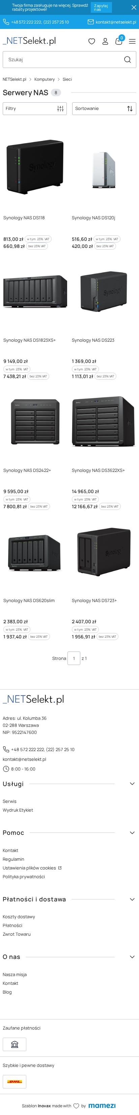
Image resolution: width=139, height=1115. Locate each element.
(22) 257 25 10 (56, 22)
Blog (7, 992)
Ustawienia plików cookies (30, 868)
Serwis (10, 801)
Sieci (67, 79)
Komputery (44, 79)
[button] (127, 59)
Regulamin (13, 859)
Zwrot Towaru (17, 934)
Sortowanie (87, 108)
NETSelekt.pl (14, 79)
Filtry (11, 108)
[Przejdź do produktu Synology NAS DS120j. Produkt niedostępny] (103, 169)
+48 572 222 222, (26, 22)
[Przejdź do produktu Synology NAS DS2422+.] (35, 422)
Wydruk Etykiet (18, 810)
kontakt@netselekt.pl (116, 22)
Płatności (12, 925)
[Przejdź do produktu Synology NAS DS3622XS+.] (103, 422)
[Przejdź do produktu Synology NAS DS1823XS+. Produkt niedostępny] (35, 292)
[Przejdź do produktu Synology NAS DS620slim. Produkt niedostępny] (35, 552)
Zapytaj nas (101, 7)
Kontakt (10, 850)
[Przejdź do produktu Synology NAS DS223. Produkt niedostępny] (103, 292)
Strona (59, 658)
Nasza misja (15, 974)
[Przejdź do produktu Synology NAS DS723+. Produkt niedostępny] (103, 552)
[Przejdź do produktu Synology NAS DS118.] (35, 169)
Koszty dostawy (19, 917)
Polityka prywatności (24, 877)
